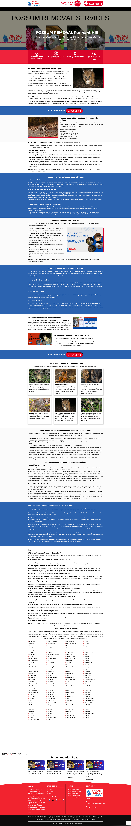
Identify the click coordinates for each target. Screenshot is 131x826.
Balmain (87, 654)
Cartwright (51, 696)
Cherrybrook (70, 702)
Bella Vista (51, 662)
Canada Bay (88, 690)
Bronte (68, 681)
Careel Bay (88, 692)
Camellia (68, 688)
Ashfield (68, 650)
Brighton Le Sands (90, 679)
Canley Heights (33, 692)
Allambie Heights (71, 643)
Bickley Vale (51, 669)
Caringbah (32, 694)
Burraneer (69, 683)
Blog (67, 9)
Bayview (50, 660)
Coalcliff (68, 711)
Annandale (51, 645)
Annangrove (69, 645)
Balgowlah (32, 654)
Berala (68, 664)
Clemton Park (70, 709)
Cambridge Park (33, 688)
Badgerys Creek (89, 652)
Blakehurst (88, 673)
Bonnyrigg (32, 677)
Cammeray (88, 688)
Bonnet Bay (88, 675)
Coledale (50, 713)
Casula (68, 698)
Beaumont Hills (70, 660)
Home (29, 9)
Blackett (87, 671)
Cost (56, 9)
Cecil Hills (51, 700)
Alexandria (32, 643)
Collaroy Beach (89, 713)
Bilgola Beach (89, 669)
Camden (50, 688)
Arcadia (31, 648)
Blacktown (32, 673)
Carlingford (51, 694)
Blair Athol (51, 673)
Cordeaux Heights (34, 719)
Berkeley (87, 664)
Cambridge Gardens (90, 686)
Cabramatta (51, 686)
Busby (86, 683)
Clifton (87, 709)
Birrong (68, 671)
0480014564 (95, 3)
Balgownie (69, 654)
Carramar (87, 694)
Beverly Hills (70, 667)
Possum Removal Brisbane (74, 795)
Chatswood (32, 702)
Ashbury (31, 650)
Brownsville (51, 683)
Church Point (51, 707)
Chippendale (51, 705)
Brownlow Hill (33, 683)
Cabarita (31, 686)
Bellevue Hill (89, 662)
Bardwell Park (52, 658)
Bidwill (68, 669)
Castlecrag (32, 698)
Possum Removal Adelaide (74, 789)
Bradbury (50, 679)
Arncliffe (50, 648)
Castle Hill (88, 696)
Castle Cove (69, 696)
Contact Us (72, 9)
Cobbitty (87, 711)
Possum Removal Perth (73, 797)
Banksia (50, 656)
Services (34, 9)
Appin (86, 645)
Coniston (31, 717)
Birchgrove (51, 671)
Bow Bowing (32, 679)
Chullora (31, 707)
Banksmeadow (70, 656)
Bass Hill (87, 658)
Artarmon (87, 648)
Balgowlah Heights (53, 654)
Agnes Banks (70, 641)
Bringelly (31, 681)
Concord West (70, 715)
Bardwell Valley (70, 658)
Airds (86, 641)
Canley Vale (51, 692)
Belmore (31, 664)
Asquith (87, 650)
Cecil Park (69, 700)
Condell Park (88, 715)
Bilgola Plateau (33, 671)
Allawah (87, 643)
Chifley (31, 705)
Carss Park (32, 696)
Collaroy (68, 713)
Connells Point (52, 717)
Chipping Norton (71, 705)
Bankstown (88, 656)
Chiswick (87, 705)
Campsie (68, 690)
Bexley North (33, 669)
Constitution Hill (71, 717)
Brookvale (88, 681)
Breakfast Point (70, 679)
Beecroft (87, 660)
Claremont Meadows (72, 707)
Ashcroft (50, 650)
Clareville (32, 709)
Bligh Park (51, 675)
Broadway (50, 681)
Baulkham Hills (33, 660)
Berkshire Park (33, 667)
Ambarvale (32, 645)
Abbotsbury (32, 641)
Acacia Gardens (52, 641)
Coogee (87, 717)
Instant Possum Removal (34, 75)
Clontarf (31, 711)
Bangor (31, 656)
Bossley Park (70, 677)
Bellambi (68, 662)
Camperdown (51, 690)
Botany (87, 677)
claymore (50, 709)
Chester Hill (88, 702)
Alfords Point (51, 643)
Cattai (30, 700)
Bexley (87, 667)
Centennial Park (89, 700)
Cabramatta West (71, 686)
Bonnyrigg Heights (53, 677)
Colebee (31, 713)
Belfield (31, 662)
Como (49, 715)
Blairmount (69, 673)
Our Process (62, 9)
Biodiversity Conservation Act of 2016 (51, 322)
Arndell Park (69, 648)
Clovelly (50, 711)
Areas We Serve (41, 9)
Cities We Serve (50, 9)
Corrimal (50, 719)
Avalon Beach (70, 652)
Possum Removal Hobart (73, 793)
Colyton (31, 715)
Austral (50, 652)
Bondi (68, 675)
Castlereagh (51, 698)
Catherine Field (89, 698)
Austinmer (32, 652)
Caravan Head (70, 692)
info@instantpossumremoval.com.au (94, 803)
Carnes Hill (69, 694)
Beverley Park (52, 667)
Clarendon (88, 707)
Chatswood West (52, 702)
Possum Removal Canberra (74, 791)
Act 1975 (67, 442)
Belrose (50, 664)
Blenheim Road (33, 675)
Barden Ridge (33, 658)
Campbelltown (33, 690)
